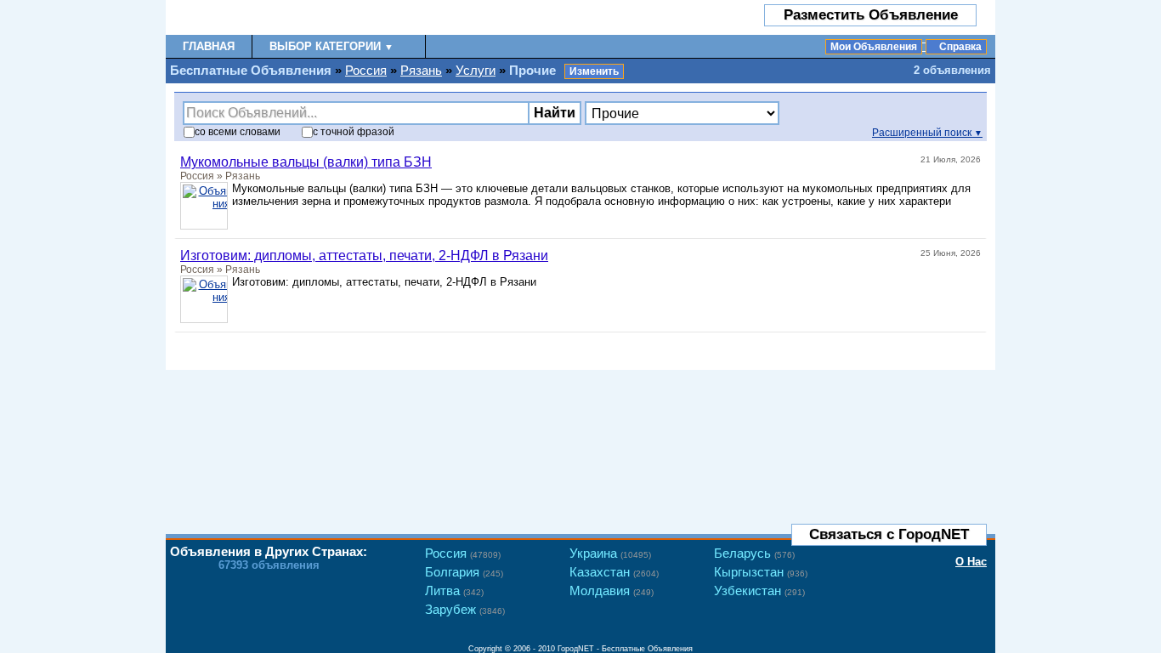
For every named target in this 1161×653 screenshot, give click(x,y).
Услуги (476, 70)
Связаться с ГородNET (889, 534)
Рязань (421, 70)
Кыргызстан (760, 572)
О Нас (971, 561)
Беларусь (754, 553)
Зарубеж (465, 609)
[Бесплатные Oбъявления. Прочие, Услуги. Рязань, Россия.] (265, 17)
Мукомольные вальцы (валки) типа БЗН (306, 162)
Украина (610, 553)
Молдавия (611, 590)
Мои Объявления (873, 47)
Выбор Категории (331, 46)
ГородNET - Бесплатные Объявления (625, 648)
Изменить (594, 71)
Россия (366, 70)
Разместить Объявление (871, 15)
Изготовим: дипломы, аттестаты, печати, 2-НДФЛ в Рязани (364, 255)
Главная (209, 46)
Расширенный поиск (927, 133)
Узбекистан (759, 590)
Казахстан (614, 572)
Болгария (464, 572)
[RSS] (970, 347)
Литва (454, 590)
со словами (237, 132)
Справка (960, 47)
